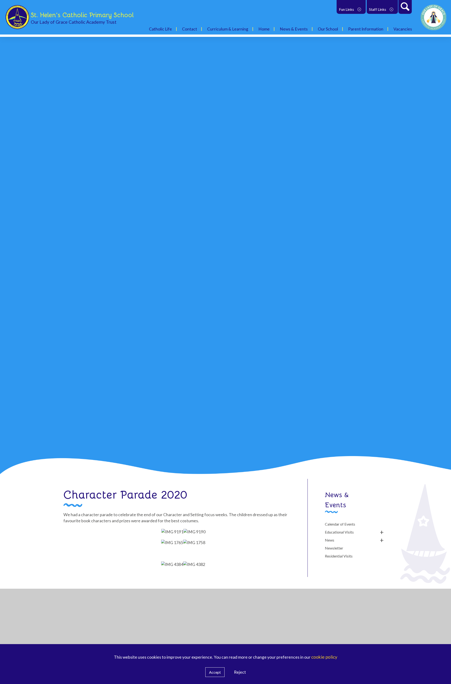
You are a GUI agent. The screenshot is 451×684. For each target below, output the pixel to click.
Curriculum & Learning (227, 29)
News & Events (294, 29)
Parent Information (365, 29)
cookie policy (324, 657)
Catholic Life (160, 29)
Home (264, 29)
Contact (189, 29)
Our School (328, 29)
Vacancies (402, 29)
